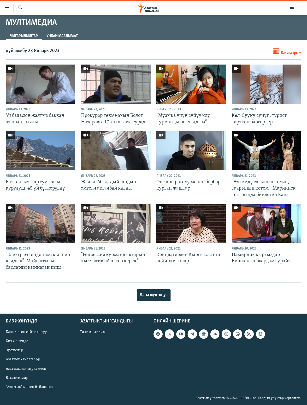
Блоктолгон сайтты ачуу (26, 332)
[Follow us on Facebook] (158, 334)
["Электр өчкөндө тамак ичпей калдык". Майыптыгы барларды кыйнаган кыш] (40, 223)
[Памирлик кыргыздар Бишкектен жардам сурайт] (266, 223)
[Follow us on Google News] (203, 334)
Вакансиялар (17, 378)
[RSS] (249, 334)
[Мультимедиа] (292, 8)
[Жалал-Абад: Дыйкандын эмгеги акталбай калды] (116, 150)
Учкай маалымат (62, 36)
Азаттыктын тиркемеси (26, 368)
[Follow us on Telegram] (192, 334)
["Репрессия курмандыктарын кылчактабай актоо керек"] (116, 223)
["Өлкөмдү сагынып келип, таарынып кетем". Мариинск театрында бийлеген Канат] (266, 150)
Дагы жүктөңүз (154, 295)
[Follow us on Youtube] (180, 334)
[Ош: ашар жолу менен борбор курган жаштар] (191, 150)
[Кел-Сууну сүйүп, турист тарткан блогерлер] (266, 84)
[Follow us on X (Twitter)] (169, 334)
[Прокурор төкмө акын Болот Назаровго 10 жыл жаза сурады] (116, 84)
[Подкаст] (260, 334)
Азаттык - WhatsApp (23, 359)
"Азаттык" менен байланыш (29, 387)
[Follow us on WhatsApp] (237, 334)
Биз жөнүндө (17, 341)
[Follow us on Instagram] (226, 334)
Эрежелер (14, 350)
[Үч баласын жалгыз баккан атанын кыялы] (40, 84)
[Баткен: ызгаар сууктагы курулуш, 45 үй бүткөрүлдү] (40, 150)
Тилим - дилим (93, 332)
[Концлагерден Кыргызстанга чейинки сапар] (191, 223)
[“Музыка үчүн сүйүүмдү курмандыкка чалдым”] (191, 84)
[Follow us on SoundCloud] (214, 334)
